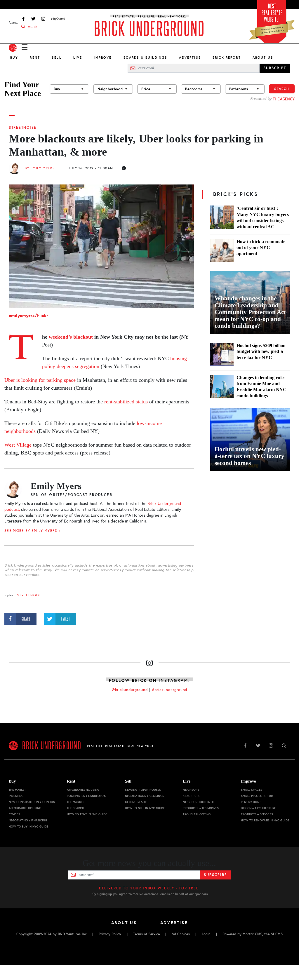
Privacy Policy (110, 934)
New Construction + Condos (32, 802)
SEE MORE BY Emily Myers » (32, 531)
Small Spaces (251, 790)
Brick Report (227, 57)
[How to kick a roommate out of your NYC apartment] (222, 250)
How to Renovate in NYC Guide (265, 820)
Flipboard (58, 18)
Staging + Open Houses (143, 790)
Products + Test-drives (201, 808)
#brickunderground (169, 689)
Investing (16, 796)
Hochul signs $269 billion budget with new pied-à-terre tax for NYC (261, 351)
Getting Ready (136, 802)
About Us (263, 57)
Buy (14, 57)
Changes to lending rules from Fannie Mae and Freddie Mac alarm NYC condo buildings (261, 386)
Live (77, 57)
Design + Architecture (258, 808)
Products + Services (257, 814)
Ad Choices (181, 934)
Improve (103, 57)
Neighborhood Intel (199, 802)
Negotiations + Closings (144, 796)
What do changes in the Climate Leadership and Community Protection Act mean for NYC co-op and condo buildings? (250, 312)
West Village (18, 445)
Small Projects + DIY (257, 796)
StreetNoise (22, 127)
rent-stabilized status (126, 402)
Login (206, 934)
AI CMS (277, 934)
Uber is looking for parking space (40, 380)
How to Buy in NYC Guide (28, 826)
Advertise (190, 57)
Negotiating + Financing (28, 820)
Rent (35, 57)
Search (281, 89)
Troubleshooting (197, 814)
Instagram (43, 18)
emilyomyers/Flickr (28, 315)
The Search (75, 808)
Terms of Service (146, 934)
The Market (17, 790)
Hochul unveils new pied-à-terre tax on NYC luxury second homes (249, 456)
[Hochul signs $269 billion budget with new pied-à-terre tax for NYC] (222, 354)
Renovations (251, 802)
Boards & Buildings (146, 57)
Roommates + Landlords (86, 796)
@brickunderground (130, 689)
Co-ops (14, 814)
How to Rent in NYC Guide (87, 814)
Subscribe (215, 874)
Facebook (23, 18)
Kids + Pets (191, 796)
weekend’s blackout (71, 337)
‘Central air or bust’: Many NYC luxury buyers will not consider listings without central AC (263, 217)
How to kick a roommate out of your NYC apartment (261, 247)
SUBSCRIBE (274, 68)
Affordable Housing (25, 808)
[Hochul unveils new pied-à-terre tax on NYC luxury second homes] (250, 439)
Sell (57, 57)
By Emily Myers (40, 168)
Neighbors (191, 790)
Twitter (33, 18)
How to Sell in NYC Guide (145, 808)
